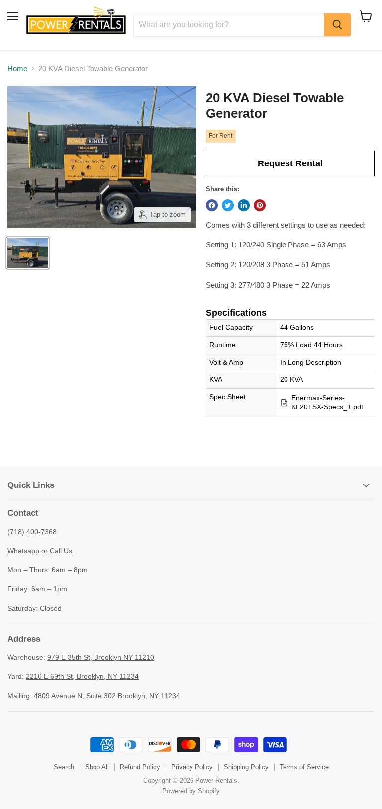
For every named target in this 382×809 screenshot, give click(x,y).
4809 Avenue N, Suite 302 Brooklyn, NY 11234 (107, 696)
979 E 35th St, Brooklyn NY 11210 (100, 657)
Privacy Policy (192, 767)
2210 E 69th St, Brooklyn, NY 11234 (82, 676)
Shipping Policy (246, 767)
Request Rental (290, 163)
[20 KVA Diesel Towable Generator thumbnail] (27, 253)
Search (64, 767)
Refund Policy (140, 767)
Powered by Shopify (191, 791)
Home (17, 68)
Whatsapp (23, 551)
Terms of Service (304, 767)
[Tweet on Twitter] (228, 205)
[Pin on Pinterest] (260, 205)
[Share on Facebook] (212, 205)
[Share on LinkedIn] (244, 205)
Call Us (61, 551)
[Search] (337, 24)
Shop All (97, 767)
